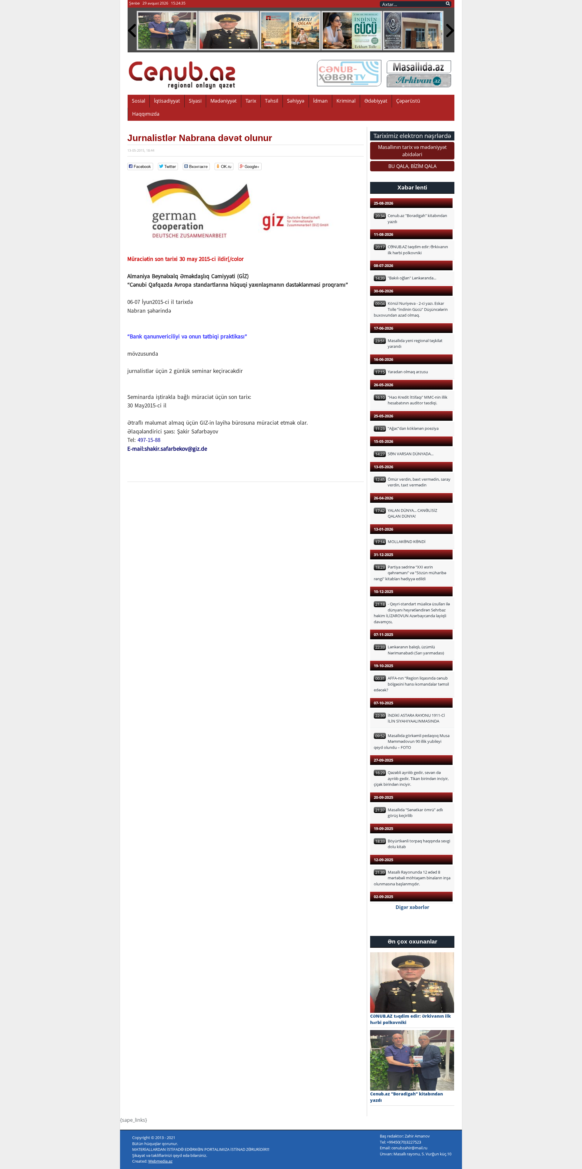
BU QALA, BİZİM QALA (412, 166)
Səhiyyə (295, 100)
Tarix (251, 100)
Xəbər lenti (412, 187)
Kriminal (346, 100)
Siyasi (195, 100)
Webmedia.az (160, 1161)
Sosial (138, 100)
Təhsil (271, 100)
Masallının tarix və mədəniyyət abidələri (412, 151)
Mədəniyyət (223, 100)
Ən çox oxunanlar (412, 941)
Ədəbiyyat (375, 100)
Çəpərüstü (408, 100)
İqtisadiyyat (167, 100)
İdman (320, 100)
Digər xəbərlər (412, 907)
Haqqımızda (145, 113)
